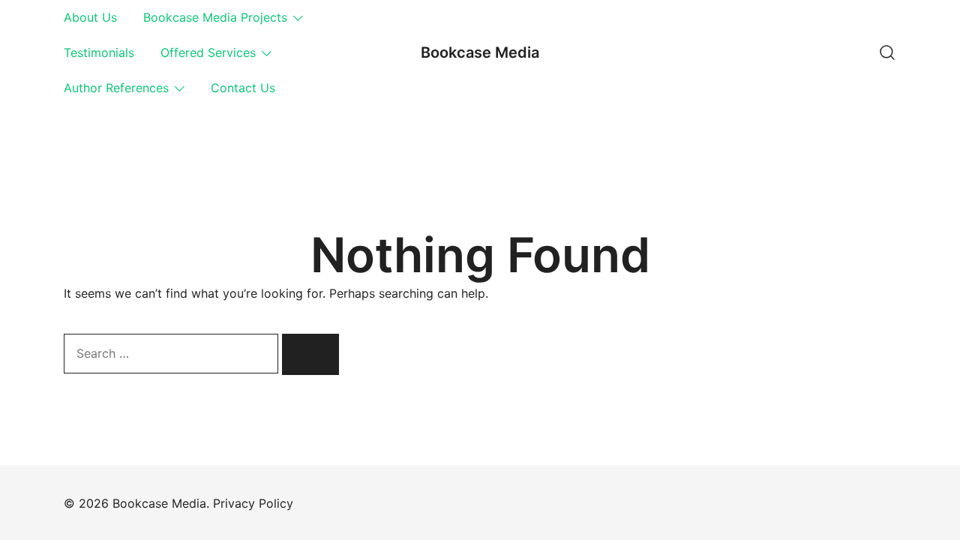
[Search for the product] (310, 354)
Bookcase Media (480, 53)
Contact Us (243, 87)
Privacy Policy (253, 503)
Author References (116, 87)
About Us (90, 17)
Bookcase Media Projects (215, 17)
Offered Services (208, 52)
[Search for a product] (887, 52)
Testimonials (99, 52)
